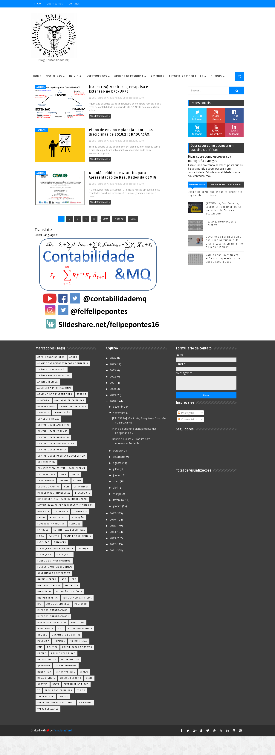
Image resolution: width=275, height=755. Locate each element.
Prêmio (42, 653)
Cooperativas (46, 474)
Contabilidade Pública (51, 449)
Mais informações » (100, 116)
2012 (113, 544)
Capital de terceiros (72, 406)
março (117, 493)
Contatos (74, 3)
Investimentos (96, 76)
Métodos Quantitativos (52, 610)
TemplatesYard (62, 730)
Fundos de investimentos (54, 560)
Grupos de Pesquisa (128, 76)
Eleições (75, 523)
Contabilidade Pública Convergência (61, 456)
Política (52, 647)
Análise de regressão (51, 369)
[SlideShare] (234, 4)
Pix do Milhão (79, 641)
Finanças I (41, 129)
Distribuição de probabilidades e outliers (65, 505)
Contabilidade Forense (52, 431)
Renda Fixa (44, 671)
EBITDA (41, 517)
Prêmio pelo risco (63, 653)
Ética (40, 536)
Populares (197, 184)
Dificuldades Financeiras (54, 493)
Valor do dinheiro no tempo (55, 702)
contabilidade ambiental (53, 425)
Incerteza (71, 585)
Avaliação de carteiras (69, 400)
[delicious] (240, 730)
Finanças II (44, 554)
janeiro (117, 506)
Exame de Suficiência (77, 536)
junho (117, 475)
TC (38, 690)
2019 (113, 395)
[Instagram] (221, 4)
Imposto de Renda (49, 585)
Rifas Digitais (46, 678)
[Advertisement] (176, 40)
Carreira (43, 412)
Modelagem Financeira (52, 622)
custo (77, 480)
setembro (119, 456)
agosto (117, 463)
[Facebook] (227, 4)
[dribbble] (214, 730)
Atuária (81, 394)
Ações (73, 357)
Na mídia (75, 76)
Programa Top (70, 659)
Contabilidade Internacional (56, 443)
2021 (113, 382)
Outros (216, 76)
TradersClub (45, 696)
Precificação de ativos (77, 647)
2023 (113, 370)
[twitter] (188, 730)
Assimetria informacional (54, 388)
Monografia (45, 628)
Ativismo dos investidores (54, 394)
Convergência (46, 462)
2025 (113, 364)
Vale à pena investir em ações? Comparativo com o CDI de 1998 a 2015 (224, 258)
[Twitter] (240, 4)
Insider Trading (47, 597)
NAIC (60, 628)
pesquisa (43, 641)
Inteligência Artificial (77, 597)
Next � (119, 218)
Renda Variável (65, 671)
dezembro (119, 406)
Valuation (85, 702)
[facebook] (181, 730)
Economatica (58, 517)
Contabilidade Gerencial (53, 437)
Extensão (43, 542)
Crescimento (45, 480)
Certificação (62, 412)
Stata (55, 684)
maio (116, 481)
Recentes (235, 184)
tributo (63, 696)
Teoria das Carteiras (58, 690)
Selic (89, 678)
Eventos (40, 86)
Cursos (64, 480)
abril (116, 487)
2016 (113, 519)
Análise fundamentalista (53, 375)
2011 (113, 550)
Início (37, 3)
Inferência (44, 591)
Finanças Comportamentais (55, 548)
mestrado (80, 604)
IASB (63, 579)
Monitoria (78, 622)
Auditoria (43, 400)
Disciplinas (53, 76)
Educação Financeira (51, 523)
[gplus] (194, 730)
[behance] (227, 730)
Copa (63, 474)
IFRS (73, 579)
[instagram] (234, 730)
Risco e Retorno (70, 678)
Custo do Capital (48, 486)
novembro (119, 413)
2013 (113, 538)
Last (133, 218)
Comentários (216, 185)
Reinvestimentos (66, 665)
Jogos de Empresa (58, 604)
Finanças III (64, 554)
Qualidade (43, 665)
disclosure (82, 493)
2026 (113, 358)
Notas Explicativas (80, 628)
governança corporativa (53, 573)
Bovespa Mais (46, 406)
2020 (113, 389)
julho (116, 469)
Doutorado (80, 511)
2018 (113, 401)
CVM (66, 486)
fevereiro (119, 500)
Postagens (187, 413)
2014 (113, 532)
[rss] (221, 730)
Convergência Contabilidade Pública (61, 468)
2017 (113, 513)
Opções (42, 634)
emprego (43, 530)
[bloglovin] (207, 730)
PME (39, 647)
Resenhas (157, 76)
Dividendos (61, 511)
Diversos (43, 511)
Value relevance (48, 709)
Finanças (60, 542)
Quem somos (55, 3)
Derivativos (81, 486)
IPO (39, 604)
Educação (78, 517)
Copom (75, 474)
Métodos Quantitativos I (53, 616)
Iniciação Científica (69, 591)
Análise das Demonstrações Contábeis (62, 363)
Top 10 (81, 690)
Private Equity (46, 659)
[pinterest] (201, 730)
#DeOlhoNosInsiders (51, 357)
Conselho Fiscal (48, 419)
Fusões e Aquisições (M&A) (54, 567)
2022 (113, 376)
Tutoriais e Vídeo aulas (186, 76)
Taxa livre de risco (76, 684)
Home (37, 76)
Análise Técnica (47, 381)
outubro (118, 450)
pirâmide (59, 641)
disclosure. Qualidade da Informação (62, 499)
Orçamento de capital (66, 634)
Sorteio (42, 684)
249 (105, 218)
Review (84, 671)
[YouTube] (214, 4)
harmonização (46, 579)
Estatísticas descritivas (69, 530)
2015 (113, 525)
